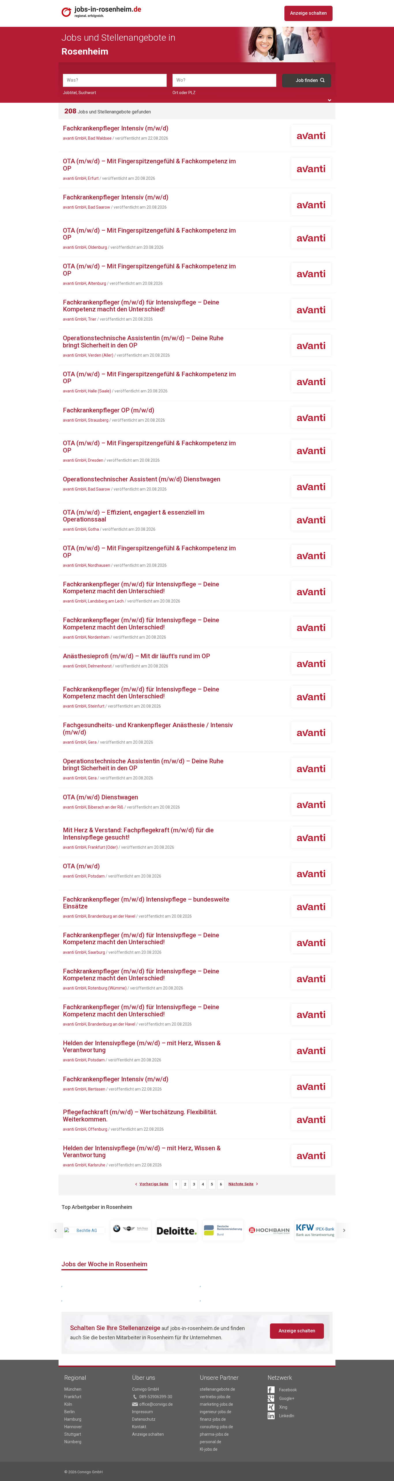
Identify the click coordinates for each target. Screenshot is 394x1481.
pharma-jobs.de (214, 1434)
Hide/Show (329, 100)
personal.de (210, 1441)
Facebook (288, 1389)
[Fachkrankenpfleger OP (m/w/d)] (311, 417)
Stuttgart (72, 1434)
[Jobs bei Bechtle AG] (84, 1230)
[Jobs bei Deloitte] (176, 1230)
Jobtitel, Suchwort (79, 92)
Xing (283, 1407)
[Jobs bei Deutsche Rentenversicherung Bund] (223, 1230)
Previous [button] (55, 1230)
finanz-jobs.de (213, 1419)
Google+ (286, 1398)
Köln (68, 1404)
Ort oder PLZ (184, 92)
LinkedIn (286, 1415)
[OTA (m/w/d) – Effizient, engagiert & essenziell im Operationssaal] (311, 519)
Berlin (69, 1411)
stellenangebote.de (217, 1389)
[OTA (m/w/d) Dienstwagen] (311, 804)
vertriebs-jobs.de (215, 1396)
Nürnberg (72, 1441)
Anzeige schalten (308, 13)
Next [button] (344, 1230)
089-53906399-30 (155, 1396)
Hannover (73, 1426)
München (72, 1389)
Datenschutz (143, 1419)
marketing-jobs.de (216, 1404)
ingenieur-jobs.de (215, 1411)
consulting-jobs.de (216, 1426)
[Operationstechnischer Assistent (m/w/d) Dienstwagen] (311, 486)
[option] (84, 1230)
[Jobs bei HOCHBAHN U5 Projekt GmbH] (269, 1231)
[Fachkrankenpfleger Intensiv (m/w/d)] (311, 135)
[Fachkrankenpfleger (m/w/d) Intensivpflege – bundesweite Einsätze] (311, 906)
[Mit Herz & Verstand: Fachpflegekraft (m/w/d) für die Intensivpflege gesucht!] (311, 837)
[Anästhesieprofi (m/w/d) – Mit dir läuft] (311, 663)
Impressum (142, 1411)
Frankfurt (72, 1396)
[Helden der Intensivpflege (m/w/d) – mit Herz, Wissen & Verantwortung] (311, 1050)
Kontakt (139, 1426)
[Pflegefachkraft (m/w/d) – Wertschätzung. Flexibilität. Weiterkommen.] (311, 1119)
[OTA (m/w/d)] (311, 873)
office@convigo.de (156, 1404)
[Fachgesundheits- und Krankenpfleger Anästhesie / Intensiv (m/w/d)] (311, 732)
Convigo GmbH (145, 1389)
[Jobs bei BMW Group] (130, 1230)
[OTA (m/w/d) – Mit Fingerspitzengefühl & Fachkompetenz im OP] (311, 168)
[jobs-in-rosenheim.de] (101, 12)
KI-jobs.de (208, 1449)
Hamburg (72, 1419)
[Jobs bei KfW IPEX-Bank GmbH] (315, 1230)
